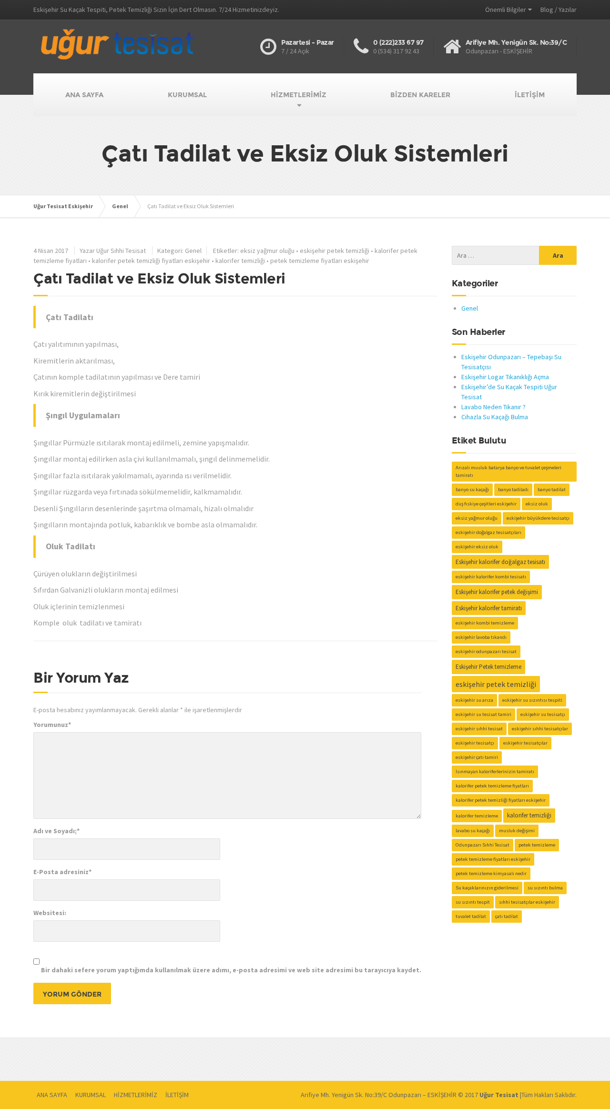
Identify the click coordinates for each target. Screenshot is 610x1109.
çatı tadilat (506, 916)
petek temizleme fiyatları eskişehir (319, 260)
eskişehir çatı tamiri (477, 757)
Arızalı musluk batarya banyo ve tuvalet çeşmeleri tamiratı (508, 471)
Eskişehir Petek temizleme (488, 667)
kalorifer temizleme (477, 816)
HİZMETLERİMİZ (298, 95)
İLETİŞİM (530, 95)
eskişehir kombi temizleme (485, 623)
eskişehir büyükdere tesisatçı (538, 518)
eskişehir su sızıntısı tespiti (532, 700)
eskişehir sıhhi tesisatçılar (540, 729)
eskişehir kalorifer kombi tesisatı (491, 577)
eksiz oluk (537, 504)
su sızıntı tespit (473, 902)
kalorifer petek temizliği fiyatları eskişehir (151, 260)
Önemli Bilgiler (505, 9)
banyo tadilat (552, 489)
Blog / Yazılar (558, 9)
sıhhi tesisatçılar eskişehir (527, 902)
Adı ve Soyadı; (56, 831)
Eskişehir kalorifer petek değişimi (497, 592)
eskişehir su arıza (474, 700)
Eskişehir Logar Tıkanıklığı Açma (505, 377)
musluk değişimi (517, 830)
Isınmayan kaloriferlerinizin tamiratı (495, 771)
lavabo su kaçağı (473, 830)
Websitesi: (49, 912)
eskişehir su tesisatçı (542, 714)
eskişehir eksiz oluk (477, 547)
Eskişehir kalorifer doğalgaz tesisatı (500, 562)
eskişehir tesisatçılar (525, 743)
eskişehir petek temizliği (334, 250)
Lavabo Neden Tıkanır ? (493, 407)
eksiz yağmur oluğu (267, 250)
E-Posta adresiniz (62, 871)
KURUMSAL (187, 95)
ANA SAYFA (84, 95)
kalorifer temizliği (240, 260)
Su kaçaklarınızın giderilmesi (487, 888)
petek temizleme (536, 845)
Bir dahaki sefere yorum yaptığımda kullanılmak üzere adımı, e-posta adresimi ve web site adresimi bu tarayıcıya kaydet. (231, 970)
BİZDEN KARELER (420, 95)
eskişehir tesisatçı (475, 743)
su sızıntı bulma (545, 888)
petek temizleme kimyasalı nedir (491, 873)
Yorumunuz (52, 724)
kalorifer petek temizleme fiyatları (492, 786)
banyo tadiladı (513, 489)
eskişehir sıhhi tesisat (479, 729)
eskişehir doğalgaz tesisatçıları (488, 532)
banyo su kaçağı (472, 489)
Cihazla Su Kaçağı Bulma (494, 417)
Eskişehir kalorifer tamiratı (489, 608)
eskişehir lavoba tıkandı (481, 637)
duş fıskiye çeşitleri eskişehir (486, 504)
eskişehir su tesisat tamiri (483, 714)
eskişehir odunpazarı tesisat (486, 651)
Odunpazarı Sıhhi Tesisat (482, 845)
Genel (193, 250)
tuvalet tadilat (471, 916)
